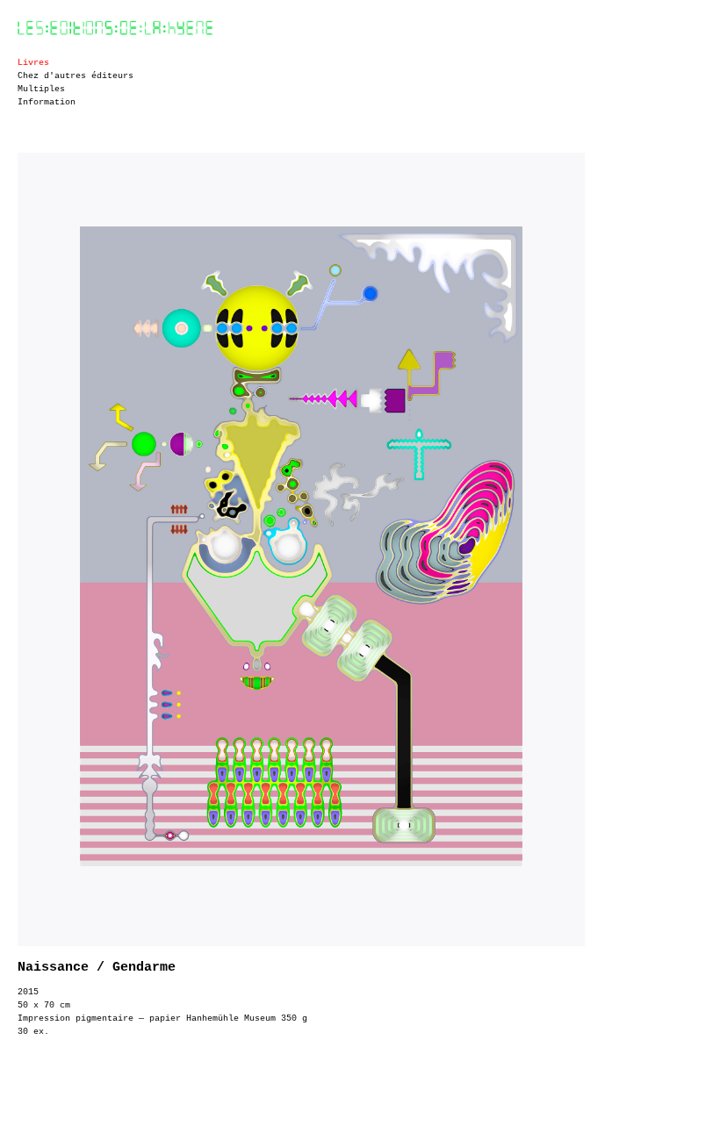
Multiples (41, 89)
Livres (33, 63)
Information (47, 102)
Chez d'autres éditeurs (75, 76)
